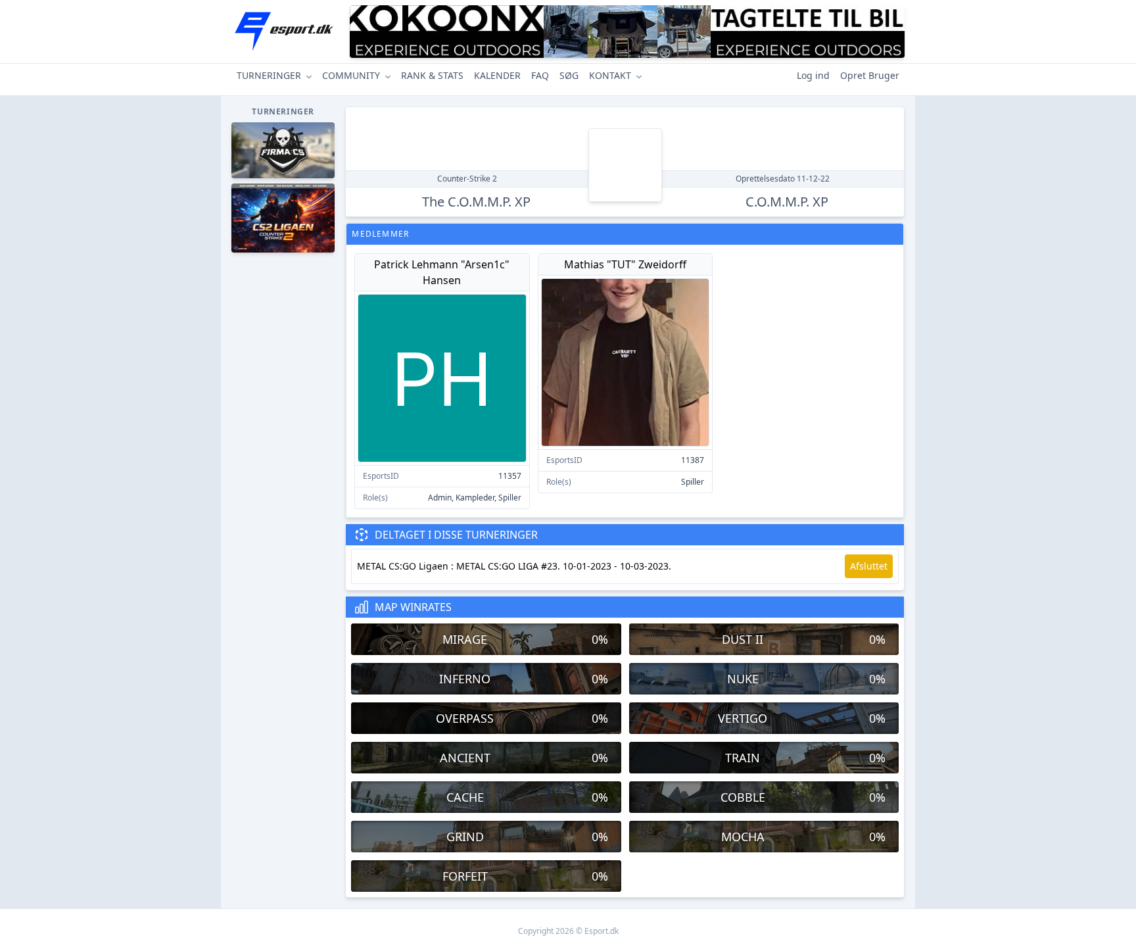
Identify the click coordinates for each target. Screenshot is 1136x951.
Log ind (813, 75)
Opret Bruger (869, 75)
